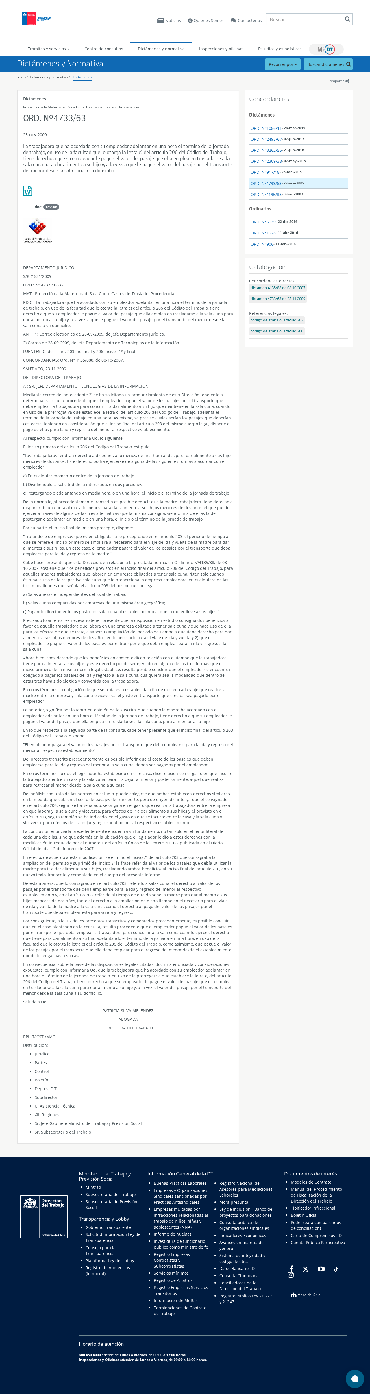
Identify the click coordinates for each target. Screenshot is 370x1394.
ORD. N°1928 (263, 233)
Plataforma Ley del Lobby (110, 1260)
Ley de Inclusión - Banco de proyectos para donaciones (245, 1212)
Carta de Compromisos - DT (317, 1235)
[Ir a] (128, 193)
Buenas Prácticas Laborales (180, 1183)
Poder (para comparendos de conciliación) (316, 1225)
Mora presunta (233, 1202)
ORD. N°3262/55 (266, 150)
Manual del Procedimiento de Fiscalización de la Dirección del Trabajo (316, 1195)
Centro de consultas (103, 48)
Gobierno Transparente (108, 1227)
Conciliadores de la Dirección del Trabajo (240, 1285)
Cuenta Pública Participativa (318, 1242)
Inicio (21, 77)
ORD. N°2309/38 (266, 161)
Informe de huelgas (173, 1234)
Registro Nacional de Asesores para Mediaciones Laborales (246, 1189)
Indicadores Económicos (242, 1235)
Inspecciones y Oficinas (99, 1359)
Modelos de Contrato (311, 1182)
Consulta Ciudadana (239, 1275)
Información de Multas (176, 1300)
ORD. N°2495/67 (266, 139)
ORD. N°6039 (263, 222)
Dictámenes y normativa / (49, 77)
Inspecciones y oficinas (221, 48)
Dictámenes (82, 77)
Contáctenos (250, 20)
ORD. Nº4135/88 (266, 194)
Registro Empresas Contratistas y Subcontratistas (172, 1260)
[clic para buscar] (347, 19)
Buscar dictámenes (326, 64)
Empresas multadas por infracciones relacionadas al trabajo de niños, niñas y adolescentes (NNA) (181, 1218)
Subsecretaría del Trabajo (111, 1194)
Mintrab (93, 1187)
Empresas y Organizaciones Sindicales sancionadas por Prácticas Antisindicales (180, 1196)
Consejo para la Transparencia (101, 1250)
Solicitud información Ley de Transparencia (113, 1237)
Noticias (173, 20)
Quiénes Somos (208, 20)
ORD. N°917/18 (265, 172)
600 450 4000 (90, 1354)
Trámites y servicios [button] (47, 48)
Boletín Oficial (304, 1215)
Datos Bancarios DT (238, 1268)
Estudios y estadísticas (280, 48)
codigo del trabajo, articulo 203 (277, 320)
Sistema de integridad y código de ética (242, 1258)
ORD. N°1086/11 (266, 128)
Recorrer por (282, 64)
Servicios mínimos (171, 1273)
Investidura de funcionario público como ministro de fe (181, 1244)
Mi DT (326, 49)
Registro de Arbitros (173, 1280)
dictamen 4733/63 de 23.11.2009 (278, 298)
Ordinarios (260, 209)
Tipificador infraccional (313, 1208)
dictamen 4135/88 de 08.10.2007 (278, 287)
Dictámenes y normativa (161, 48)
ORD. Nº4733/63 (266, 183)
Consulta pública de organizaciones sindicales (244, 1225)
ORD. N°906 (262, 244)
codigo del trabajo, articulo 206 (277, 331)
